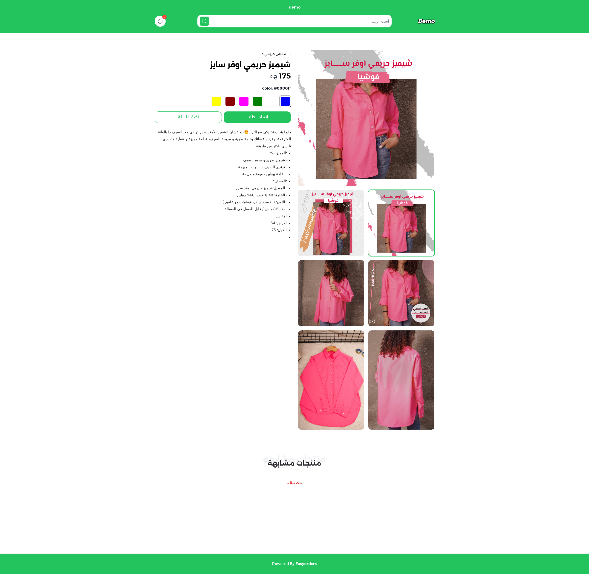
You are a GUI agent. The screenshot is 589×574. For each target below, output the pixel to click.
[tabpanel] (366, 118)
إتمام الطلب (257, 117)
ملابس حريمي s (274, 54)
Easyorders (306, 564)
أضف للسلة (188, 117)
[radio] (285, 101)
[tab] (401, 223)
